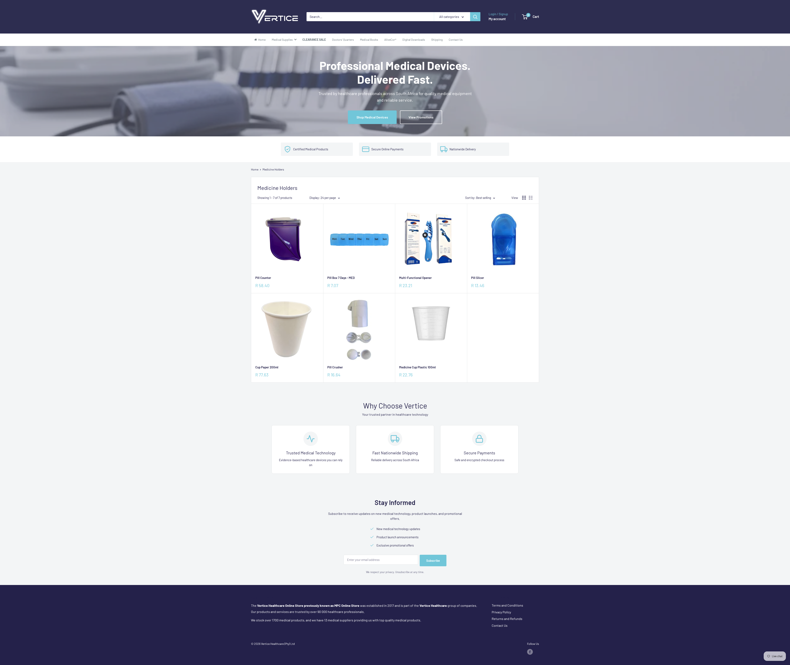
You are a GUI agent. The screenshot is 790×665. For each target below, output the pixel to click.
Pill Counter (263, 278)
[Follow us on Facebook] (530, 652)
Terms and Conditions (507, 605)
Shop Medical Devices (372, 117)
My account (497, 19)
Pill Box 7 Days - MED (341, 278)
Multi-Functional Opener (415, 278)
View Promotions (421, 117)
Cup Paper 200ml (266, 367)
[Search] (475, 16)
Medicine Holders (273, 169)
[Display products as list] (531, 198)
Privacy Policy (501, 612)
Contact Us (500, 625)
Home (254, 169)
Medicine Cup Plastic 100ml (417, 367)
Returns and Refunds (507, 619)
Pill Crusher (335, 367)
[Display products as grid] (524, 198)
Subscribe (433, 560)
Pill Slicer (477, 278)
